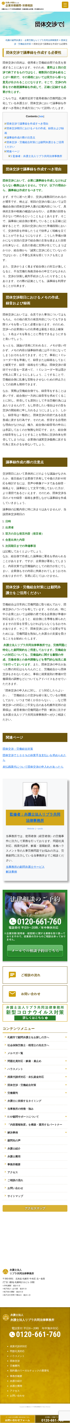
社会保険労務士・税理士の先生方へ (28, 1045)
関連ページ (12, 151)
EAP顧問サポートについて (23, 1116)
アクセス (12, 1172)
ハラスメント (15, 1069)
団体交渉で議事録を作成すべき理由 (26, 123)
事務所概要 (14, 1164)
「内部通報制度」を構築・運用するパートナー (34, 1124)
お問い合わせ (15, 1188)
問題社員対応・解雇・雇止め (24, 1061)
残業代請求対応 (18, 1346)
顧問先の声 (14, 1140)
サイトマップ (15, 1196)
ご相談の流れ (15, 1180)
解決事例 (11, 871)
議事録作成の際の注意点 (19, 137)
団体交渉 (15, 1360)
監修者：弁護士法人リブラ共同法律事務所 (35, 156)
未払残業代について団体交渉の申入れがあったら (33, 766)
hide (41, 116)
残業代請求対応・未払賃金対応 (25, 1077)
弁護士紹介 (14, 1148)
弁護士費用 (14, 1156)
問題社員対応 (17, 1351)
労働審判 (12, 1093)
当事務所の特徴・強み (20, 1108)
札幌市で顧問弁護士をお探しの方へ (28, 1037)
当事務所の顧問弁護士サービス (25, 866)
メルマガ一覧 (15, 1053)
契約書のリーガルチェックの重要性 (29, 1370)
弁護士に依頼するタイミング (24, 1100)
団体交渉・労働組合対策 (18, 748)
